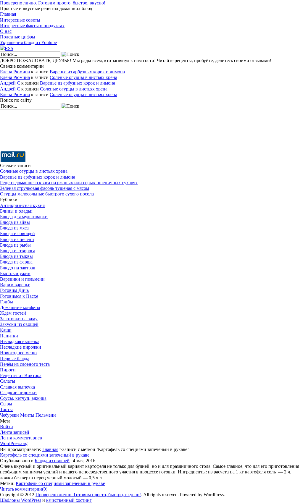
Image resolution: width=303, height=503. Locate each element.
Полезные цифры (17, 36)
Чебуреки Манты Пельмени (28, 415)
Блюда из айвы (15, 222)
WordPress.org (14, 443)
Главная (8, 14)
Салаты (7, 381)
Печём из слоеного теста (25, 364)
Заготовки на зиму (19, 318)
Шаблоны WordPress (20, 500)
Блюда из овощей (17, 233)
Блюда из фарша (16, 261)
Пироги (8, 369)
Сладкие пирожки (18, 392)
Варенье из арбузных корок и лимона (87, 71)
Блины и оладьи (16, 211)
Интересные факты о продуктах (32, 25)
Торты (6, 409)
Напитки (9, 335)
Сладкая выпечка (17, 386)
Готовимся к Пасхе (19, 296)
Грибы (6, 301)
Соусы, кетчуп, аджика (23, 398)
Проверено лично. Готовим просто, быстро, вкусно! (52, 2)
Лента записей (14, 432)
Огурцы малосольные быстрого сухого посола (47, 193)
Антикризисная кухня (22, 205)
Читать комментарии (23, 488)
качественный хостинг (69, 500)
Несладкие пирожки (20, 347)
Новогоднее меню (18, 352)
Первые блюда (14, 358)
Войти (6, 426)
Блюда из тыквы (16, 256)
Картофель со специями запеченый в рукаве (44, 454)
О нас (6, 31)
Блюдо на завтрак (17, 267)
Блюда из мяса (14, 227)
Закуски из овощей (19, 324)
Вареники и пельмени (22, 279)
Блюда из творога (17, 250)
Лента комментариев (21, 437)
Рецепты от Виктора (20, 375)
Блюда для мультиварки (24, 216)
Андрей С (10, 82)
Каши (6, 330)
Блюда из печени (17, 239)
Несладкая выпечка (19, 341)
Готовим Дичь (14, 290)
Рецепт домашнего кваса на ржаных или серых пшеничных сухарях (69, 182)
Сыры (6, 403)
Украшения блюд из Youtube (28, 42)
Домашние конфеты (20, 307)
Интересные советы (20, 19)
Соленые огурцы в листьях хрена (83, 77)
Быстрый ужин (15, 273)
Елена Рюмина (15, 71)
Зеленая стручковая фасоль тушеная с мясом (44, 188)
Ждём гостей (13, 313)
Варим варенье (15, 284)
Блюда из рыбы (15, 245)
